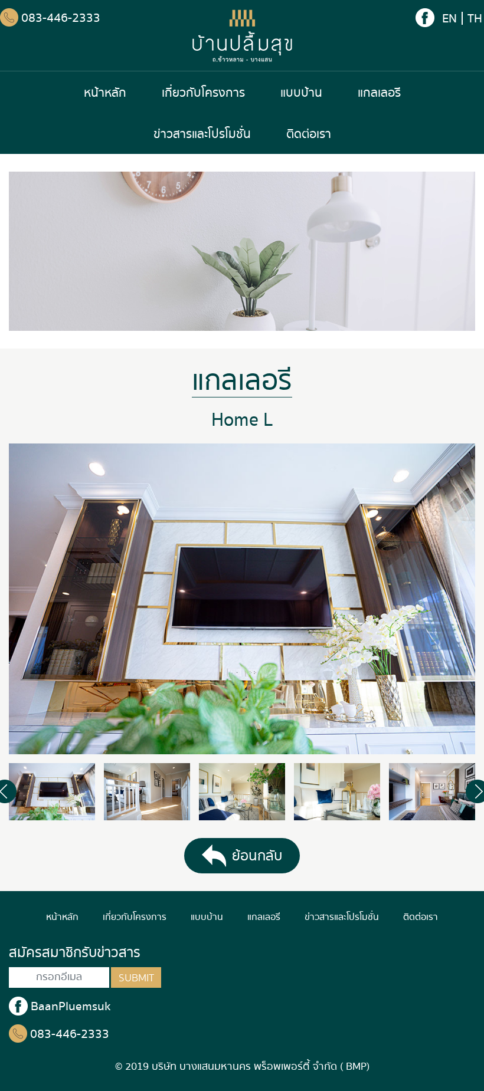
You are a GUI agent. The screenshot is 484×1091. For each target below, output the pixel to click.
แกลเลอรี (379, 93)
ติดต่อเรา (308, 134)
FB (425, 17)
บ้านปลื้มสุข (242, 35)
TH (474, 18)
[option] (242, 598)
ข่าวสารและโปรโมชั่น (202, 134)
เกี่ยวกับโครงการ (203, 93)
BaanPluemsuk (71, 1006)
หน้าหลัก (105, 93)
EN (449, 18)
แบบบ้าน (301, 93)
